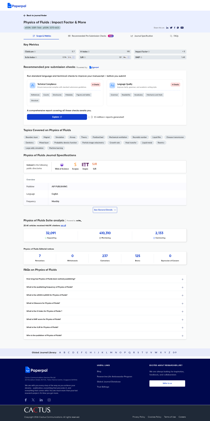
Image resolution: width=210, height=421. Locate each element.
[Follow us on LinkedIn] (41, 399)
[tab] (105, 279)
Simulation (60, 137)
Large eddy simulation (34, 148)
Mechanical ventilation (118, 137)
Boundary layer (32, 137)
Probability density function (65, 142)
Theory (84, 137)
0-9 (174, 352)
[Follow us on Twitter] (33, 399)
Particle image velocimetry (93, 142)
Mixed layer (44, 142)
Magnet (47, 137)
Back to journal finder (37, 16)
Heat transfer (130, 142)
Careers (182, 417)
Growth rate (115, 142)
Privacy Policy (139, 417)
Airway (72, 137)
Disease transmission (175, 137)
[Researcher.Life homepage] (52, 369)
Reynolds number (140, 137)
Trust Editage (103, 387)
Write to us (167, 383)
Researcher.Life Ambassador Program (114, 377)
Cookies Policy (154, 417)
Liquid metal (147, 142)
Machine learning (56, 148)
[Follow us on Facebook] (26, 399)
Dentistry (30, 142)
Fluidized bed (98, 137)
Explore (55, 117)
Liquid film (157, 137)
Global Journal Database (109, 382)
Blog (99, 372)
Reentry (161, 142)
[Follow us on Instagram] (49, 399)
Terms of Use (170, 417)
